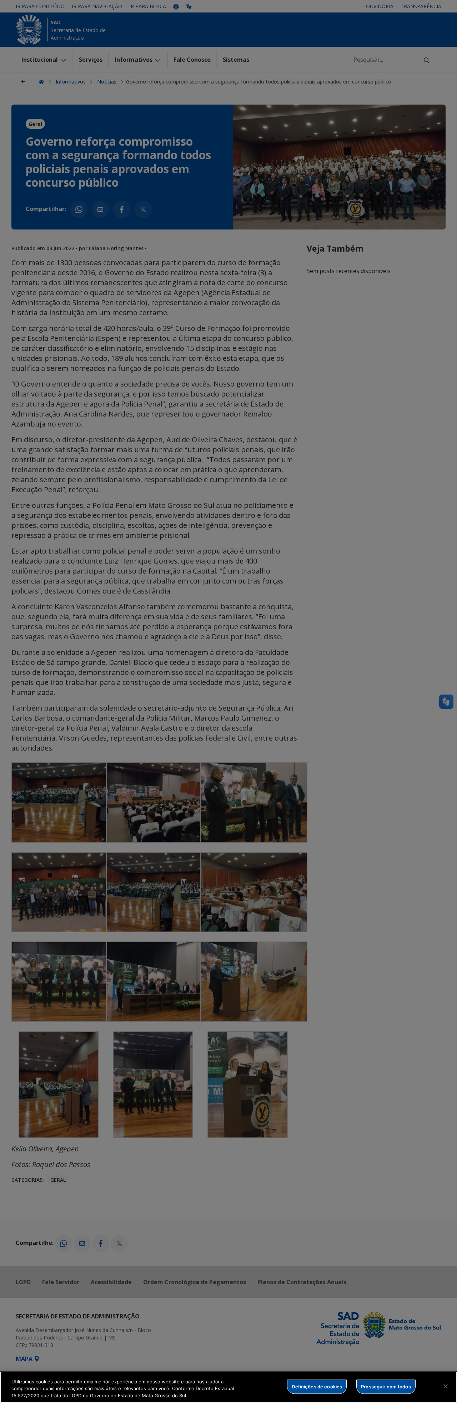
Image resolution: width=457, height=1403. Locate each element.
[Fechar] (445, 1386)
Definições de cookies (317, 1386)
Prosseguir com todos (386, 1386)
